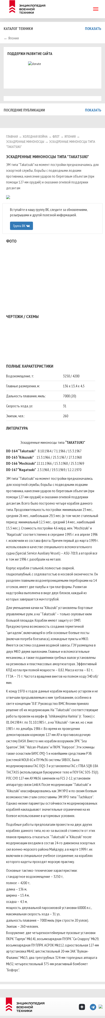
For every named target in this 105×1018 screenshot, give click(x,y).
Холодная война (35, 136)
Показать (93, 28)
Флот (56, 136)
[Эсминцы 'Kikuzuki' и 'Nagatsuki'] (52, 333)
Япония (70, 136)
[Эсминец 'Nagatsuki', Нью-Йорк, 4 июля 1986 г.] (8, 197)
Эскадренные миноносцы (25, 141)
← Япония (11, 38)
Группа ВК (19, 226)
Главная (12, 136)
